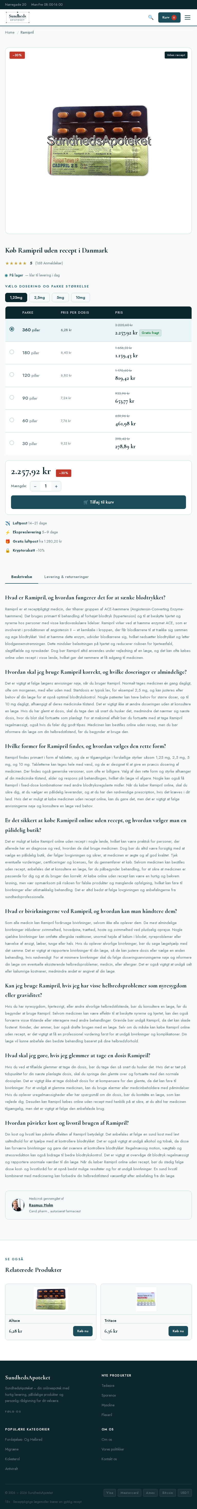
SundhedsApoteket (27, 1377)
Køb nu (82, 1331)
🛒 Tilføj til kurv (98, 502)
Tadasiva (108, 1385)
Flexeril (107, 1414)
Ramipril (27, 32)
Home (9, 32)
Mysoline (108, 1405)
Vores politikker (113, 1449)
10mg (80, 297)
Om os (107, 1439)
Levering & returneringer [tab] (66, 577)
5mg (60, 297)
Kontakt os (109, 1459)
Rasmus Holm (41, 1205)
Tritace (110, 1320)
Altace (14, 1320)
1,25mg (16, 297)
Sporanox (109, 1395)
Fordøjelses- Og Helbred (23, 1439)
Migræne (11, 1449)
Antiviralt (11, 1468)
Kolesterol (12, 1459)
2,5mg (39, 297)
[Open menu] (187, 17)
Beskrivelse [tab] (21, 577)
